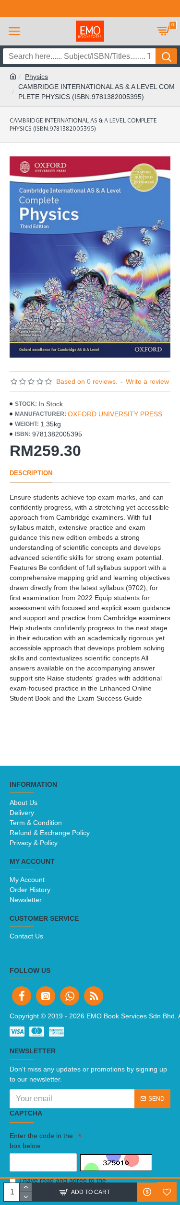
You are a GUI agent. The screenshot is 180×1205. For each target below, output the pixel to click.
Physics (36, 76)
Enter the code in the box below (41, 1140)
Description (31, 473)
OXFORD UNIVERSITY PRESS (115, 414)
